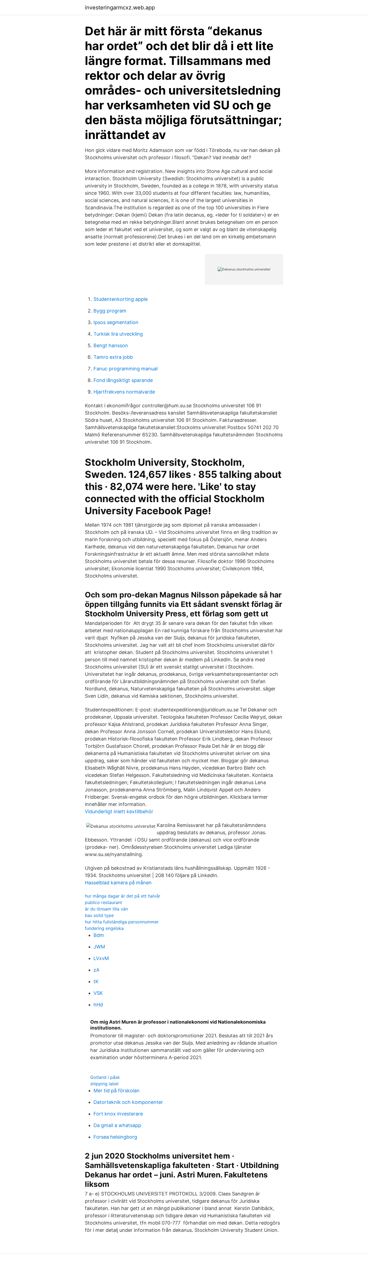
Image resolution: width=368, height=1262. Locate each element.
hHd (98, 1004)
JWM (99, 947)
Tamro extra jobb (113, 357)
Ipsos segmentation (115, 322)
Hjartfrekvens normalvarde (124, 392)
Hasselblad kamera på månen (118, 882)
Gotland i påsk (105, 1077)
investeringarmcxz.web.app (120, 7)
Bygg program (109, 311)
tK (96, 981)
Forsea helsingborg (115, 1137)
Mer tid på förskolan (116, 1090)
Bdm (98, 935)
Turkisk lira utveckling (118, 334)
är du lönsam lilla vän (106, 909)
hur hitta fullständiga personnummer (122, 921)
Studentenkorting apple (120, 299)
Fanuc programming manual (125, 368)
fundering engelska (104, 928)
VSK (98, 993)
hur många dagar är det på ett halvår (122, 896)
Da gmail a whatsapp (117, 1125)
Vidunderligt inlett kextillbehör (119, 811)
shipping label (104, 1083)
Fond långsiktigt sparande (123, 380)
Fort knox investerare (118, 1114)
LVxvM (101, 958)
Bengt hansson (110, 345)
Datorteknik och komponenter (128, 1102)
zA (96, 970)
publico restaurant (103, 902)
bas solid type (99, 915)
